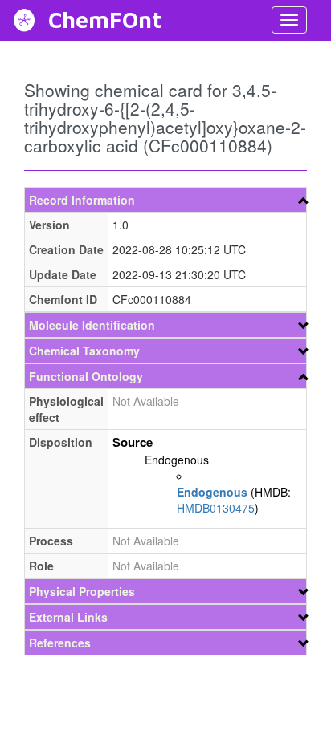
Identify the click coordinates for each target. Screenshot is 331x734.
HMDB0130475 (216, 508)
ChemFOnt (104, 19)
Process (51, 541)
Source (132, 442)
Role (41, 566)
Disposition (60, 442)
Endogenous (177, 460)
